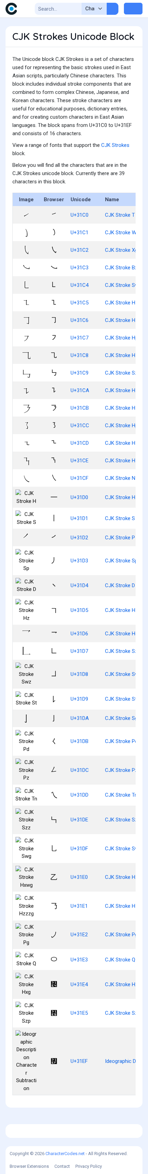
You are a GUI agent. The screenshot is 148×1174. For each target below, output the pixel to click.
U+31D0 (79, 497)
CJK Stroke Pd (121, 741)
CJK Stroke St (121, 699)
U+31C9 (79, 373)
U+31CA (80, 390)
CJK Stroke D (120, 585)
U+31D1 (79, 518)
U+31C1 (79, 232)
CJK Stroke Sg (121, 718)
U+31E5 (79, 1013)
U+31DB (79, 741)
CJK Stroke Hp (121, 338)
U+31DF (79, 849)
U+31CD (80, 443)
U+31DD (79, 795)
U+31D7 (79, 651)
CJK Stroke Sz (121, 651)
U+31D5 (79, 610)
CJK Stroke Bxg (122, 268)
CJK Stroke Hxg (122, 984)
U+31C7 (79, 338)
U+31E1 (79, 906)
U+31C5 (79, 303)
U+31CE (79, 460)
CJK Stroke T (120, 215)
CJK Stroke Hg (121, 634)
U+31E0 (79, 877)
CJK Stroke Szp (122, 1013)
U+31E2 (79, 934)
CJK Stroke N (120, 478)
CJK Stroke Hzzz (124, 460)
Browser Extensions (29, 1166)
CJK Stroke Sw (122, 285)
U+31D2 (79, 538)
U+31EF (79, 1061)
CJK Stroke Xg (121, 250)
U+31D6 (79, 634)
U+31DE (79, 820)
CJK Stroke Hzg (123, 320)
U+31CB (80, 408)
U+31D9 (79, 699)
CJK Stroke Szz (122, 820)
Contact (62, 1166)
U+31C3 (79, 268)
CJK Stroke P (120, 538)
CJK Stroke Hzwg (125, 355)
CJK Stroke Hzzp (124, 408)
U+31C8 (79, 355)
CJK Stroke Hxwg (124, 877)
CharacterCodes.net (65, 1153)
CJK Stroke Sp (121, 561)
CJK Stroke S (120, 518)
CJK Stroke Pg (121, 934)
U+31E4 (79, 984)
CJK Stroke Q (120, 960)
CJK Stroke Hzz (123, 303)
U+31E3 (79, 960)
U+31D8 (79, 674)
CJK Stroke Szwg (124, 373)
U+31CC (80, 425)
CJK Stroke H (120, 497)
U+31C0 (79, 215)
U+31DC (80, 770)
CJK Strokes (115, 145)
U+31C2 (79, 250)
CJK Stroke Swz (123, 674)
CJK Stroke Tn (121, 795)
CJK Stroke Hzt (122, 390)
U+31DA (80, 718)
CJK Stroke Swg (123, 849)
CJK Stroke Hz (121, 610)
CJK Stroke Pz (121, 770)
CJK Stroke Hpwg (125, 425)
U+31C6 (79, 320)
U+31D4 (79, 585)
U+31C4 (79, 285)
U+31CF (79, 478)
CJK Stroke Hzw (123, 443)
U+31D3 (79, 561)
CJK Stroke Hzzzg (125, 906)
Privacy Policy (88, 1166)
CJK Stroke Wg (122, 232)
